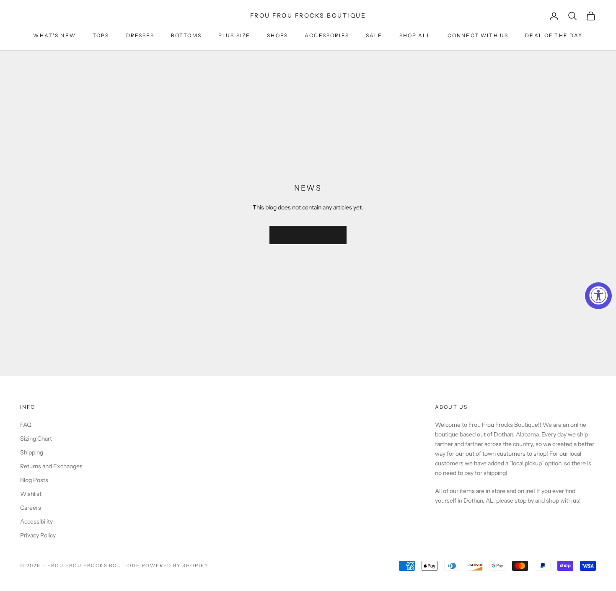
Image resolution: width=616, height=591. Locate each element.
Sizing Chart (36, 438)
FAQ (25, 424)
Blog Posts (34, 480)
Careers (30, 507)
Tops (101, 35)
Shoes (277, 35)
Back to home (308, 234)
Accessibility (36, 521)
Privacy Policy (38, 535)
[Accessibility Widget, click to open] (598, 295)
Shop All (415, 35)
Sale (374, 35)
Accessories (327, 35)
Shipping (31, 452)
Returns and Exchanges (51, 466)
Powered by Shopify (175, 565)
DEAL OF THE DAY (553, 35)
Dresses (140, 35)
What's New (54, 35)
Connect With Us (478, 35)
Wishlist (30, 494)
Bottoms (186, 35)
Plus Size (234, 35)
